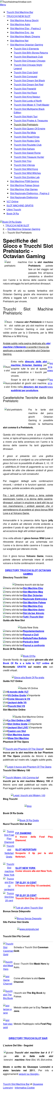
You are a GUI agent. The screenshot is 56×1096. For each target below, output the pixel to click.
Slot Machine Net (19, 40)
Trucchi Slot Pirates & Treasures (31, 120)
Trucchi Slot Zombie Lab (27, 177)
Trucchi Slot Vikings (24, 165)
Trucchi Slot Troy (23, 161)
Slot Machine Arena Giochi (24, 20)
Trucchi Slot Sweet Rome (27, 152)
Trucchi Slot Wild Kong (26, 169)
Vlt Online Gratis (17, 695)
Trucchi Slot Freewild (25, 88)
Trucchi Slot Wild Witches (27, 173)
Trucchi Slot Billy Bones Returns (31, 52)
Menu (3, 4)
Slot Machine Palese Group (24, 185)
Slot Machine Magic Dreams (25, 36)
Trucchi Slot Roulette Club (28, 144)
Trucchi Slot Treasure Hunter (29, 157)
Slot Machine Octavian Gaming (26, 44)
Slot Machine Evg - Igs (22, 32)
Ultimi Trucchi (14, 209)
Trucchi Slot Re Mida (25, 132)
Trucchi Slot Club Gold (26, 72)
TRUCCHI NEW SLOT (18, 16)
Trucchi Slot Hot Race (25, 92)
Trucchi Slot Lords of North (28, 100)
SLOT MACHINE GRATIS (20, 205)
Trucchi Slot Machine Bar (20, 12)
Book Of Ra (13, 213)
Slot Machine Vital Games (24, 189)
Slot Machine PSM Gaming (24, 181)
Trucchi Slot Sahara (24, 148)
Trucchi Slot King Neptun (27, 96)
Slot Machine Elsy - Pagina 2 (25, 28)
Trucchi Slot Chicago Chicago (29, 60)
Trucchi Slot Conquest (25, 76)
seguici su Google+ (29, 1074)
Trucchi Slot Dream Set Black (29, 80)
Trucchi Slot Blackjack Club (28, 56)
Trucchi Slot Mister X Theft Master (31, 104)
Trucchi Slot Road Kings (26, 136)
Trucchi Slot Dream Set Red (28, 84)
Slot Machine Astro (20, 24)
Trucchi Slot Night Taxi (25, 116)
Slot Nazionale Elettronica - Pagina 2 (29, 193)
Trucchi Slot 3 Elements (26, 48)
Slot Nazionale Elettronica (24, 197)
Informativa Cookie (25, 1087)
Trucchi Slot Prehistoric (26, 124)
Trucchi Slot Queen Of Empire (29, 128)
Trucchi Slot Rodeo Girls (27, 140)
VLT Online (12, 201)
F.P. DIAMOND (23, 833)
